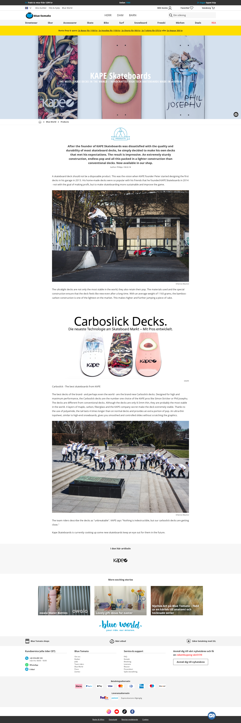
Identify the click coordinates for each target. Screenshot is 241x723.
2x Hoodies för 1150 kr (109, 30)
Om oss (77, 656)
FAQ (125, 656)
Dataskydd (113, 719)
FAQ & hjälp (54, 8)
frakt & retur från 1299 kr (39, 2)
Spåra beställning (130, 671)
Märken (180, 22)
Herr (107, 15)
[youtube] (116, 711)
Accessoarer (70, 22)
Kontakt (127, 659)
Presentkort (128, 669)
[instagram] (109, 711)
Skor (50, 22)
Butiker (77, 659)
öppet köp (206, 2)
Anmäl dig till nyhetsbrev (191, 661)
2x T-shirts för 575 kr (152, 30)
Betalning (127, 661)
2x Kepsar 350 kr (175, 30)
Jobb (76, 661)
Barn (132, 15)
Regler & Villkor (98, 719)
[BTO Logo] (56, 15)
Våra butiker (41, 8)
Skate (90, 22)
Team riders (79, 664)
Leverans (127, 664)
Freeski (161, 22)
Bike (106, 22)
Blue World (67, 8)
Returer (127, 666)
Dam (120, 15)
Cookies (145, 719)
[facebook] (132, 711)
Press (76, 669)
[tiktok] (124, 711)
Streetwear (31, 22)
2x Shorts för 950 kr (130, 30)
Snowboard (140, 22)
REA (214, 22)
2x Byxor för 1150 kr (87, 30)
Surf (121, 22)
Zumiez (77, 671)
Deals (198, 22)
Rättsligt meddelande (129, 719)
